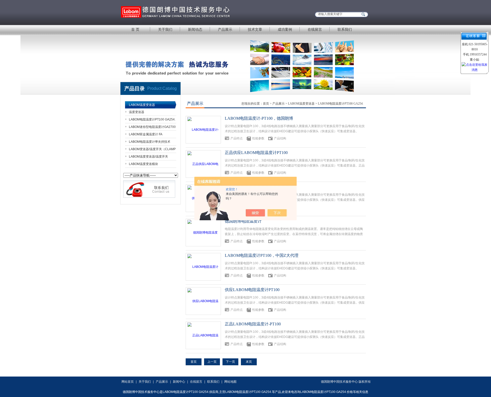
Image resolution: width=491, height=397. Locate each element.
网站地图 (230, 381)
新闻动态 (195, 29)
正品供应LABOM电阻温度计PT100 (256, 152)
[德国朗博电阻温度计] (203, 232)
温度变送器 (136, 112)
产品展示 (225, 29)
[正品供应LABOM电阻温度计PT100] (203, 164)
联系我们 (345, 29)
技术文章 (255, 29)
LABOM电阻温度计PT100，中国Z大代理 (261, 255)
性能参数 (258, 138)
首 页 (135, 29)
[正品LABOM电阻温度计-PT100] (203, 335)
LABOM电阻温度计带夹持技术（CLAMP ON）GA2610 (149, 142)
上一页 (212, 361)
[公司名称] (184, 12)
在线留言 (315, 29)
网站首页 (127, 381)
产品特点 (236, 138)
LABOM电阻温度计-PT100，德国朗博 (259, 118)
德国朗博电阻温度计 (243, 221)
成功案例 (285, 29)
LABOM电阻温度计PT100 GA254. (152, 119)
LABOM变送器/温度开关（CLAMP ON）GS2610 (152, 150)
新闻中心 (179, 381)
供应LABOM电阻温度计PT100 (252, 290)
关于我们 (165, 29)
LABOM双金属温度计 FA (145, 134)
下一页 (230, 361)
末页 (249, 361)
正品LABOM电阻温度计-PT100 (253, 324)
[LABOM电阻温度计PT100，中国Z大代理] (203, 267)
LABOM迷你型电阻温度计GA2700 (152, 127)
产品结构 (280, 138)
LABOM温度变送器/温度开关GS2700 (148, 157)
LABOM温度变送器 (142, 105)
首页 (266, 103)
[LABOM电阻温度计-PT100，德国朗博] (203, 130)
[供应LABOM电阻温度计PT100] (203, 301)
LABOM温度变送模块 (143, 164)
